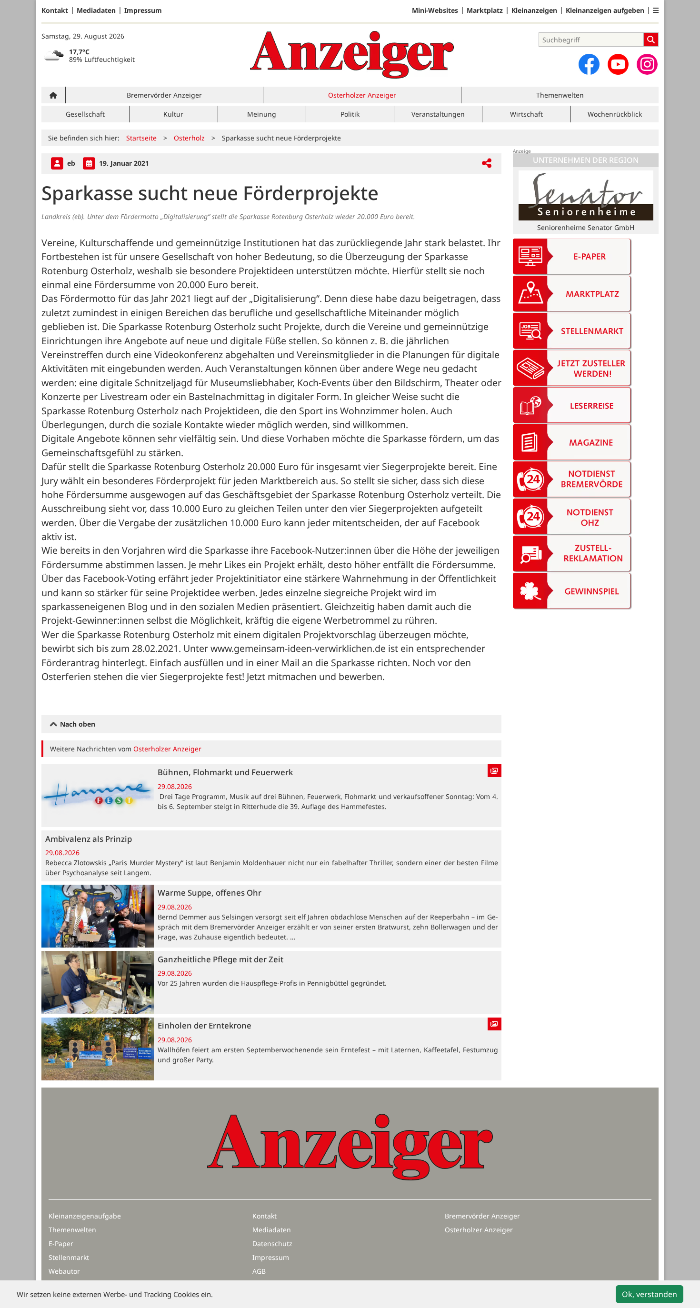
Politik (350, 114)
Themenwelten (560, 95)
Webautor (64, 1271)
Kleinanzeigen (534, 10)
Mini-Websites (435, 10)
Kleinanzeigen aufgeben (605, 10)
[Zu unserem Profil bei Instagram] (647, 64)
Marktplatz (485, 10)
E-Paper (61, 1243)
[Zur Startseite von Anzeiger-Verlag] (352, 55)
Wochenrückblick (615, 114)
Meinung (261, 114)
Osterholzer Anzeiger (362, 95)
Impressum (143, 10)
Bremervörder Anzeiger (164, 95)
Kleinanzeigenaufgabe (85, 1215)
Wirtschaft (526, 114)
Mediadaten (96, 10)
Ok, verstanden (649, 1294)
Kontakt (54, 10)
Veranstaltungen (438, 114)
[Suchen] (651, 39)
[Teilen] (486, 163)
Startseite (141, 137)
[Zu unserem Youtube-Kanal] (618, 64)
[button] (656, 10)
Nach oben (76, 724)
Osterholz (189, 137)
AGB (259, 1271)
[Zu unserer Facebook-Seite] (589, 64)
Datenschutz (272, 1243)
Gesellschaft (85, 114)
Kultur (173, 114)
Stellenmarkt (69, 1257)
